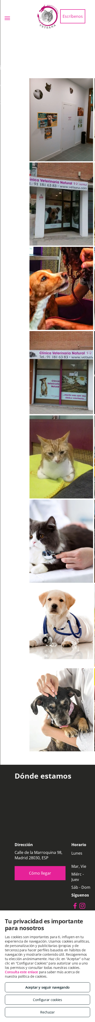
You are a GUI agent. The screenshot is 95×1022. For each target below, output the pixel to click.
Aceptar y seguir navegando (47, 987)
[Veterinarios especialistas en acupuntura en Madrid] (61, 709)
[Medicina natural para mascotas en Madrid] (61, 541)
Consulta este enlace (21, 972)
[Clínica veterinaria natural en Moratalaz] (61, 372)
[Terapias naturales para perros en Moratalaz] (61, 288)
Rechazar (47, 1012)
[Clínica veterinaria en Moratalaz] (61, 456)
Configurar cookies (47, 999)
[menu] (7, 18)
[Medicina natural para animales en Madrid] (61, 625)
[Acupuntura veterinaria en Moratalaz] (61, 204)
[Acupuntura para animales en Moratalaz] (61, 119)
